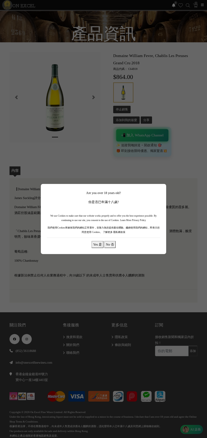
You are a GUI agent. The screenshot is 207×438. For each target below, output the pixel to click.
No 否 (110, 244)
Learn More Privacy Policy (133, 220)
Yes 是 (97, 244)
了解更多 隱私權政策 (114, 232)
